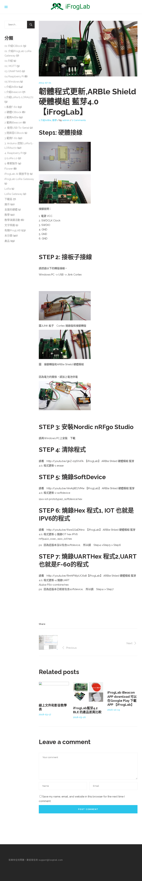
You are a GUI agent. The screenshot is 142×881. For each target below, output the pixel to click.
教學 (54, 120)
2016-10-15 (113, 710)
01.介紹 (9, 60)
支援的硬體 (11, 209)
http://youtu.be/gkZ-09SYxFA (65, 461)
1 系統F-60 (11, 107)
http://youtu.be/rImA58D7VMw (66, 488)
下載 (72, 438)
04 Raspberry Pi (14, 76)
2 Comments (79, 120)
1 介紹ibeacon (13, 92)
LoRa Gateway (14, 194)
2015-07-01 (45, 82)
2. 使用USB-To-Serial (17, 127)
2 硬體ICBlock (13, 112)
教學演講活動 (12, 220)
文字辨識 (10, 225)
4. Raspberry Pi (14, 153)
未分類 (8, 235)
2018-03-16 (79, 717)
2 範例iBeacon (13, 122)
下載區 (8, 199)
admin (65, 120)
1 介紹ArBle (45, 120)
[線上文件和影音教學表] (54, 690)
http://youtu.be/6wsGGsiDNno (66, 529)
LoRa (8, 188)
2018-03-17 (45, 714)
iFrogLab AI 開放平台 (17, 173)
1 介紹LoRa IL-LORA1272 (19, 97)
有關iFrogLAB (13, 230)
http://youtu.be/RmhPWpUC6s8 (67, 575)
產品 (7, 241)
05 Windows (12, 81)
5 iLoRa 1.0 (11, 158)
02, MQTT (10, 66)
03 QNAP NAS (13, 71)
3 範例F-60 (11, 138)
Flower (9, 168)
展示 (7, 204)
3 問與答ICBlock (14, 133)
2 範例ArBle (11, 117)
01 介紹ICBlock (14, 45)
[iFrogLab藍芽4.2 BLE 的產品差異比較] (88, 692)
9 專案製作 (11, 163)
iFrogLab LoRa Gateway (19, 179)
